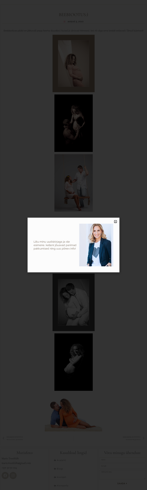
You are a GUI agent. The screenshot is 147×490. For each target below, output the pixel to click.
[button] (115, 222)
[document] (73, 245)
